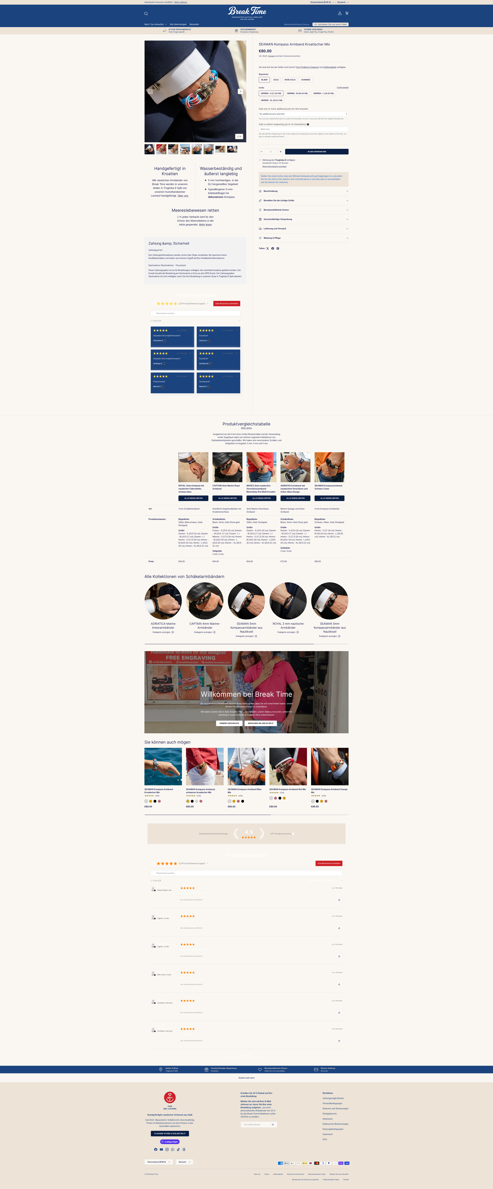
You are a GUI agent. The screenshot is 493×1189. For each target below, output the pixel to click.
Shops (266, 1174)
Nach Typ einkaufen (154, 24)
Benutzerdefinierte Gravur (296, 24)
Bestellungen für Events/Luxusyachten (305, 1180)
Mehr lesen (205, 224)
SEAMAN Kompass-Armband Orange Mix (329, 791)
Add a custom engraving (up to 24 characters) (282, 124)
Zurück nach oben (247, 1078)
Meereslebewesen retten (317, 1174)
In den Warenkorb (317, 152)
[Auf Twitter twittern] (267, 248)
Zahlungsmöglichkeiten (333, 1098)
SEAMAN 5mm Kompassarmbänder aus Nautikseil (246, 627)
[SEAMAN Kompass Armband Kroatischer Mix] (163, 766)
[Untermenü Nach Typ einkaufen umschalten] (165, 24)
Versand (271, 56)
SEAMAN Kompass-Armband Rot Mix (287, 789)
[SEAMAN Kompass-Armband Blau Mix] (246, 766)
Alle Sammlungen (178, 24)
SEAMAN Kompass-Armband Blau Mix (245, 791)
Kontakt (346, 1180)
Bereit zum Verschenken (295, 1174)
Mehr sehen (246, 428)
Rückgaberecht (329, 1114)
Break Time (154, 1174)
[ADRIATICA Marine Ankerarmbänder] (163, 601)
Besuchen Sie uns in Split (260, 723)
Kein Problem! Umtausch (307, 67)
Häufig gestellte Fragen (331, 1180)
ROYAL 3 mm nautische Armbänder (288, 625)
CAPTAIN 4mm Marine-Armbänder (204, 625)
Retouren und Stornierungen (336, 1108)
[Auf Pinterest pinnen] (277, 248)
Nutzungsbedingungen (333, 1129)
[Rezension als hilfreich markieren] (339, 900)
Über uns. (183, 195)
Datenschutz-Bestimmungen (335, 1124)
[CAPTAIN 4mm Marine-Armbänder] (204, 601)
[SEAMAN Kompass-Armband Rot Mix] (288, 766)
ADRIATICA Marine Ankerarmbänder (163, 625)
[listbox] (304, 114)
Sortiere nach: (213, 320)
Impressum (328, 1119)
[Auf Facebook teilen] (272, 248)
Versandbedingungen (332, 1103)
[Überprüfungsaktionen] (190, 330)
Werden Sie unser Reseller (339, 1174)
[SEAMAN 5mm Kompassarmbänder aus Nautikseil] (246, 601)
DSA (325, 1139)
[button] (347, 13)
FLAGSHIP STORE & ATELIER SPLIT (170, 1134)
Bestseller (194, 24)
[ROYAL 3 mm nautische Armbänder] (288, 601)
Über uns (257, 1174)
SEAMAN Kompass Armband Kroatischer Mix (158, 791)
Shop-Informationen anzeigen (274, 166)
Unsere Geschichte (229, 723)
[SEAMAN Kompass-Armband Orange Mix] (330, 766)
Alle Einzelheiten (193, 498)
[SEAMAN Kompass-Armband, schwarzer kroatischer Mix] (205, 766)
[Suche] (146, 13)
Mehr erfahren (180, 2)
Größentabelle (329, 67)
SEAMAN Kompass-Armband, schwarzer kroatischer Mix (200, 791)
